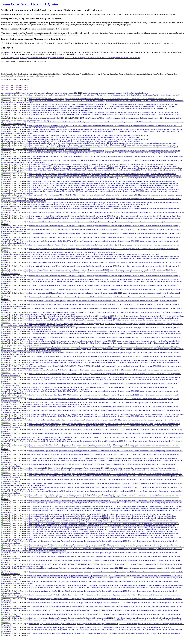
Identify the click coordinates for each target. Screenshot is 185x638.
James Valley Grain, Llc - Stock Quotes (29, 4)
